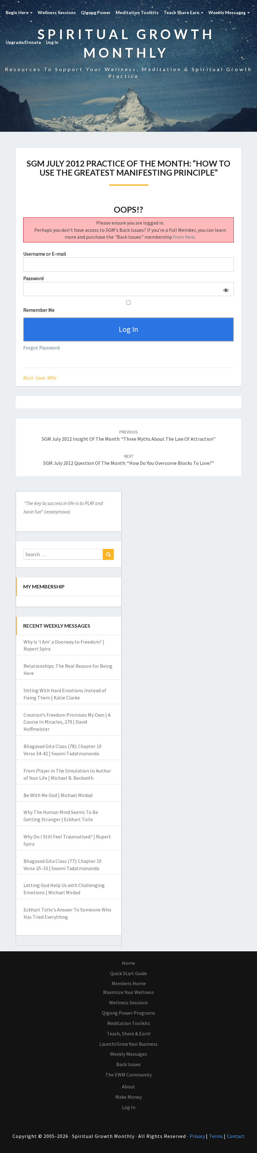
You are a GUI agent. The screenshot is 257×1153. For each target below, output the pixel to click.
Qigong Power (96, 12)
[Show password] (225, 289)
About (128, 1086)
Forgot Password (41, 347)
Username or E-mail (44, 254)
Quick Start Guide (128, 973)
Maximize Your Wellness (128, 992)
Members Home (129, 983)
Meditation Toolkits (137, 12)
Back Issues (128, 1064)
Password (33, 278)
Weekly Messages (227, 12)
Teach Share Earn (182, 12)
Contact (235, 1136)
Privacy (198, 1136)
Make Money (128, 1097)
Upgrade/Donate (23, 42)
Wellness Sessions (57, 12)
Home (128, 963)
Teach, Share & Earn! (128, 1033)
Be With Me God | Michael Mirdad (58, 795)
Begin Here (17, 12)
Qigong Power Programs (128, 1013)
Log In (52, 42)
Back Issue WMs (39, 378)
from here (184, 237)
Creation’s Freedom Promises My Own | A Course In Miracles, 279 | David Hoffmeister (67, 722)
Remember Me (39, 310)
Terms (216, 1136)
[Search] (108, 554)
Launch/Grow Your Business (128, 1044)
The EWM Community (128, 1074)
